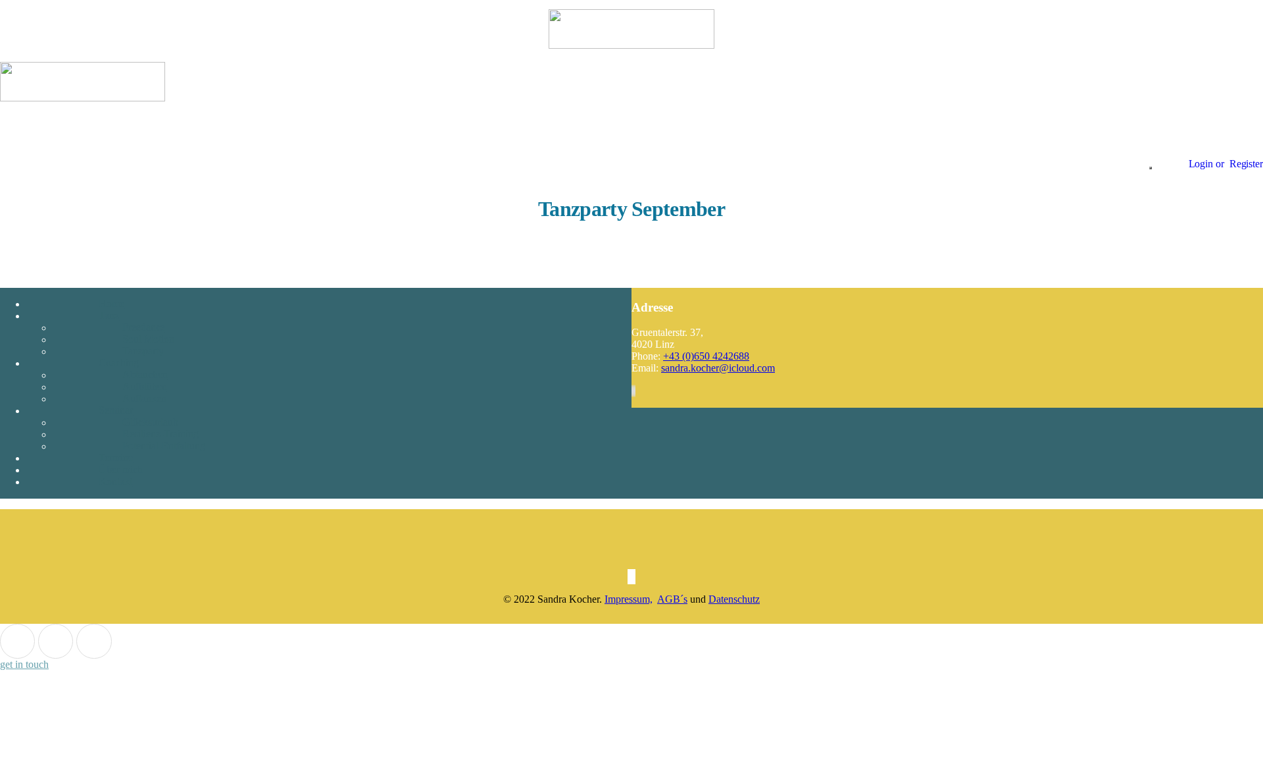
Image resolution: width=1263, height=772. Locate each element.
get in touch (24, 664)
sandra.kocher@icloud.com (718, 367)
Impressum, (629, 599)
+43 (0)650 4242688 (706, 356)
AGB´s (672, 599)
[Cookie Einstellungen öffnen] (98, 765)
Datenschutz (734, 599)
